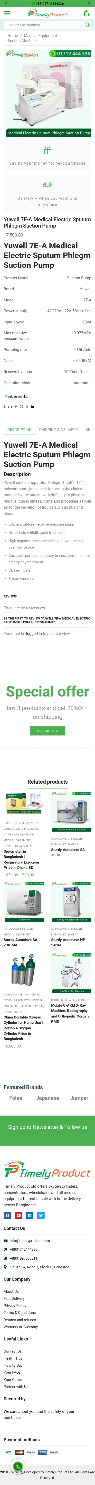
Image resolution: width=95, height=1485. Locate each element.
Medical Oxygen (31, 1006)
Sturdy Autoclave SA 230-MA (20, 942)
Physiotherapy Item (18, 846)
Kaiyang (81, 1098)
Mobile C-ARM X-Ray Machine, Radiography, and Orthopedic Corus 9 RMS (70, 1013)
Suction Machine (22, 40)
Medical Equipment (40, 35)
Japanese (18, 1098)
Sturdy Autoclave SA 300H (68, 852)
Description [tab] (19, 430)
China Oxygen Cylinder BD (22, 994)
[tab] (19, 430)
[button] (6, 3)
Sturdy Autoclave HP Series (68, 942)
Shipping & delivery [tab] (58, 430)
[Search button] (87, 25)
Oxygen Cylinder (16, 1012)
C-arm (55, 1000)
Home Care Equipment (19, 834)
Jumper (50, 1098)
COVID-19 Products (25, 828)
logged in (34, 633)
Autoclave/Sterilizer (66, 838)
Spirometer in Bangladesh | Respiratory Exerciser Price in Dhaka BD (21, 859)
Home (13, 35)
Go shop (83, 4)
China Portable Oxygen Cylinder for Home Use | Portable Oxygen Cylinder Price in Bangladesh (23, 1028)
